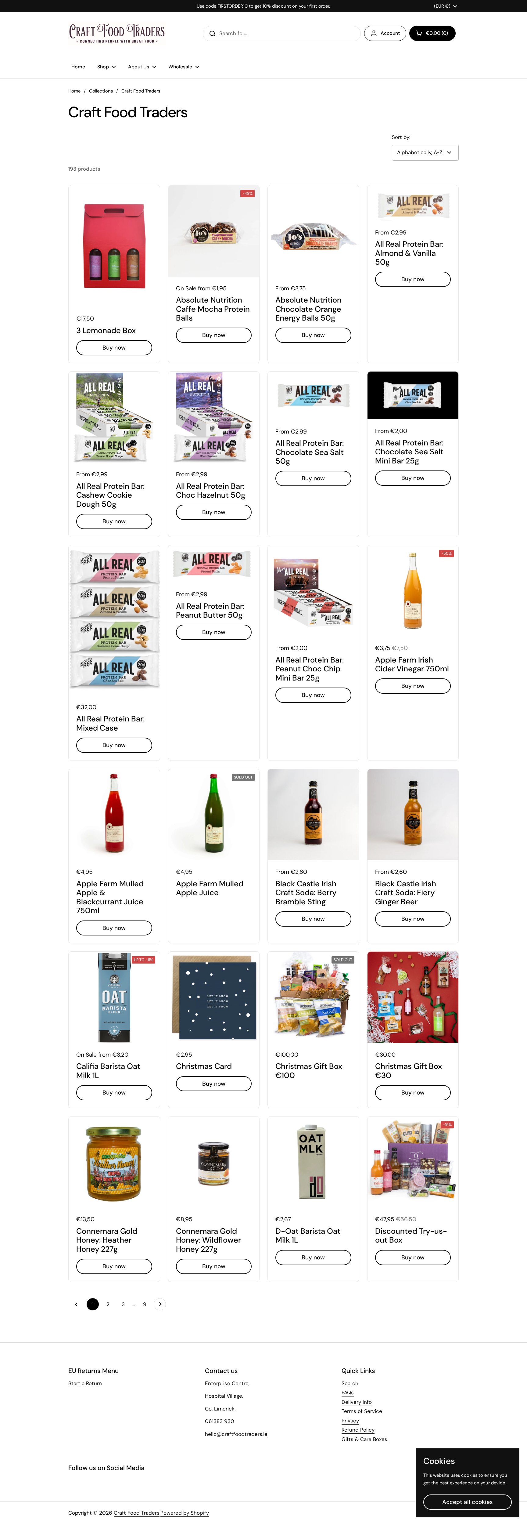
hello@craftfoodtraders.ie (236, 1434)
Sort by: (401, 137)
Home (74, 91)
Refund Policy (358, 1429)
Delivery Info (357, 1402)
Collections (101, 91)
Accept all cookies (467, 1502)
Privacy (350, 1420)
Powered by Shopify (184, 1512)
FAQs (348, 1392)
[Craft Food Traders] (117, 33)
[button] (432, 33)
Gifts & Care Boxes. (365, 1439)
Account (390, 33)
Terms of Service (362, 1411)
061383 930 (219, 1421)
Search (350, 1383)
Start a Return (85, 1383)
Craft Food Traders (137, 1512)
